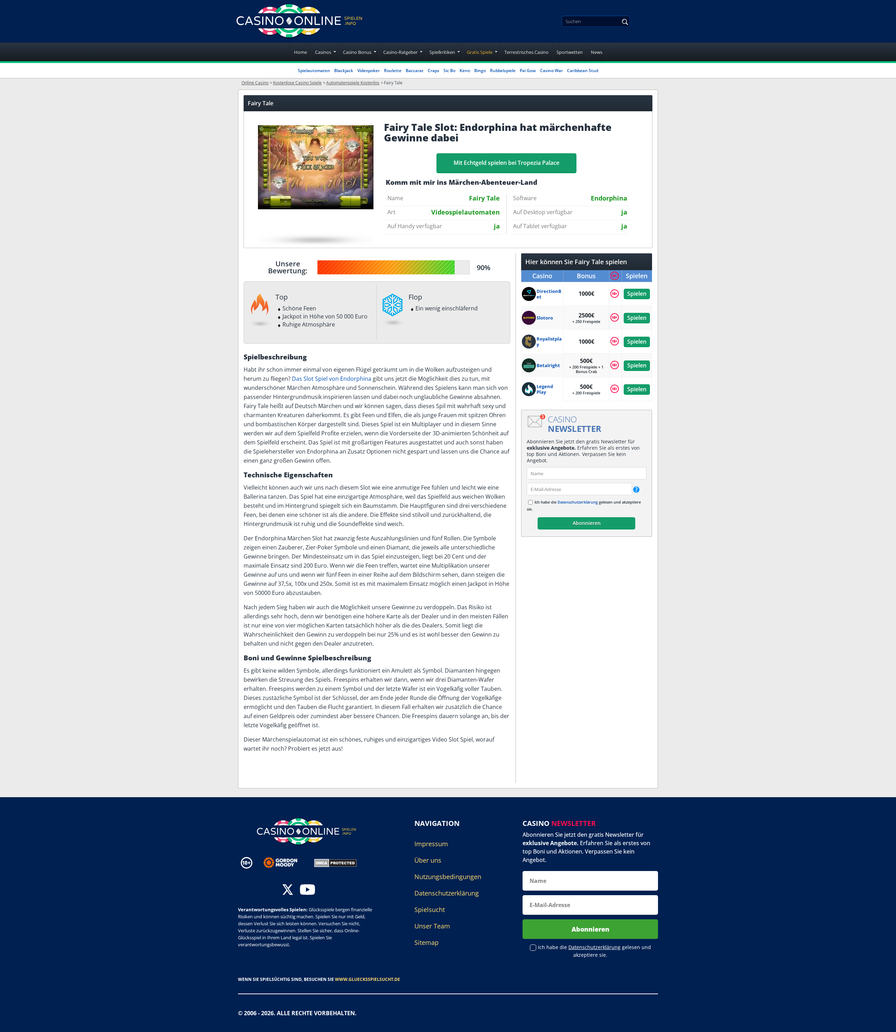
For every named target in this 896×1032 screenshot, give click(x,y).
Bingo (480, 70)
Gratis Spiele (479, 52)
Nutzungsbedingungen (447, 876)
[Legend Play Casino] (529, 389)
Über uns (427, 860)
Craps (433, 70)
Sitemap (426, 942)
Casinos (323, 52)
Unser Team (432, 926)
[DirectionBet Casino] (529, 294)
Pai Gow (528, 70)
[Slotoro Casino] (529, 318)
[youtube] (307, 890)
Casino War (551, 70)
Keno (465, 70)
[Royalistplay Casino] (529, 342)
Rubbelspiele (503, 70)
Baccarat (415, 70)
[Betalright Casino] (529, 365)
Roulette (392, 70)
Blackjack (343, 70)
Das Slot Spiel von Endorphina (331, 378)
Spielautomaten (314, 70)
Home (300, 52)
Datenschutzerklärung (578, 502)
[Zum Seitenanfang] (882, 1022)
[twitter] (287, 890)
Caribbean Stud (582, 70)
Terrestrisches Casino (526, 52)
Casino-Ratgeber (400, 52)
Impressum (431, 844)
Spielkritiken (442, 52)
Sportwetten (569, 52)
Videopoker (368, 70)
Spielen (636, 293)
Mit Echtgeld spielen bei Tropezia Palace (506, 163)
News (596, 52)
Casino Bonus (357, 52)
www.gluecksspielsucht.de (367, 979)
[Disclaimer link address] (285, 863)
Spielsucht (429, 909)
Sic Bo (449, 70)
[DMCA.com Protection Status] (335, 862)
